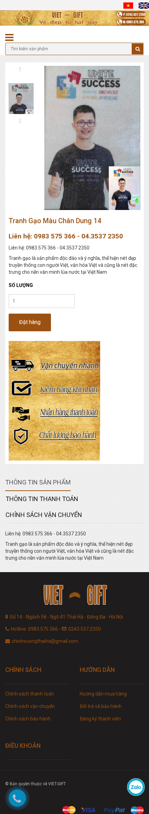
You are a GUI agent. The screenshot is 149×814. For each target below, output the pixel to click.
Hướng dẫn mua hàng (103, 694)
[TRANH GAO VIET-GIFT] (74, 596)
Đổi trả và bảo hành (101, 706)
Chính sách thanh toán (29, 694)
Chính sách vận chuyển (30, 706)
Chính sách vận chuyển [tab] (44, 514)
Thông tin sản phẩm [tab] (38, 482)
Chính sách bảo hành (28, 718)
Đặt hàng (30, 322)
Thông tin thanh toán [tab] (42, 498)
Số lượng (21, 285)
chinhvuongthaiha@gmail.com (45, 641)
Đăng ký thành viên (100, 718)
